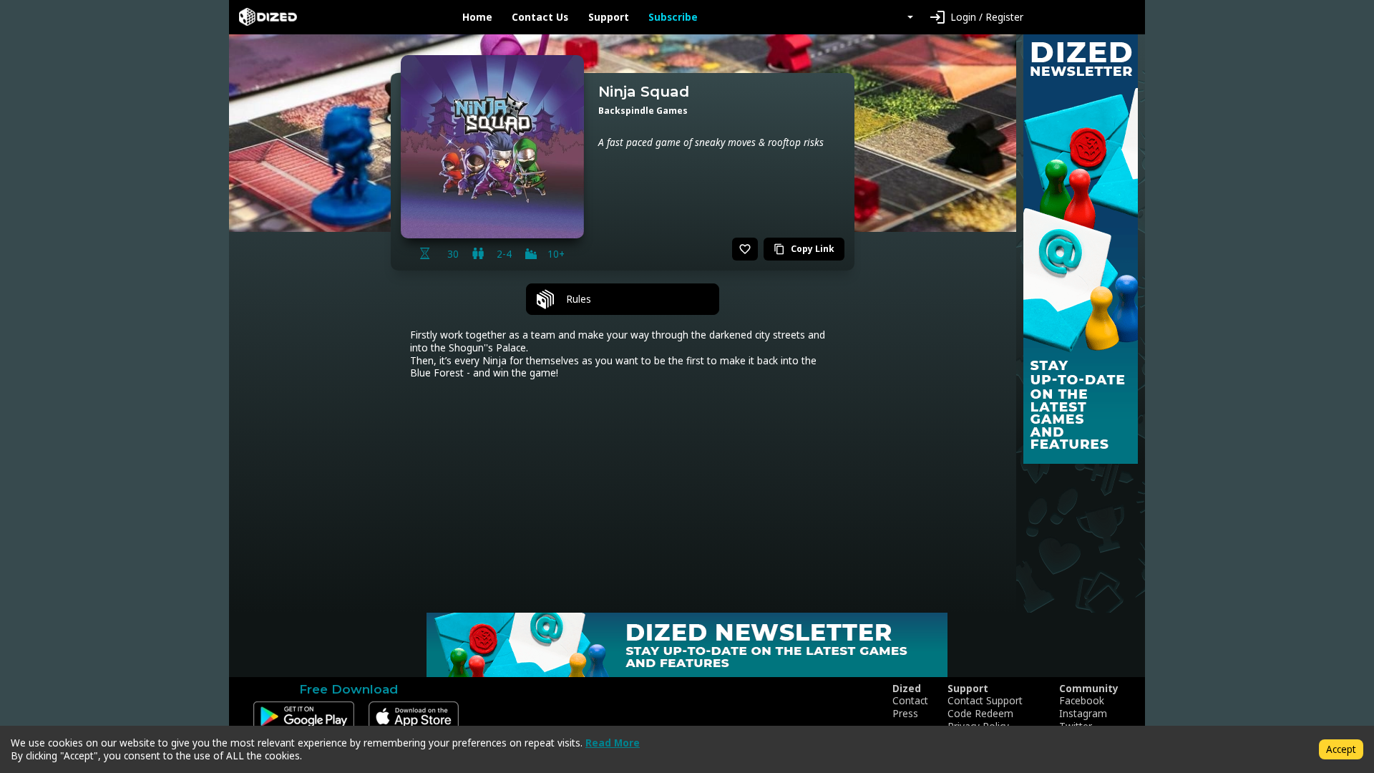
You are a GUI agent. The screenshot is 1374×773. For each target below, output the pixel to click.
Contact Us (540, 17)
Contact (910, 700)
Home (477, 17)
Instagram (1083, 713)
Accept (1341, 749)
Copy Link (804, 249)
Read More (612, 742)
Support (608, 17)
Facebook (1081, 700)
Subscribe (673, 17)
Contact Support (985, 700)
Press (905, 713)
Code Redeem (980, 713)
